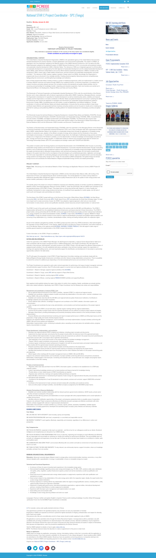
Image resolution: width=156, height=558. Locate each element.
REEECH (75, 226)
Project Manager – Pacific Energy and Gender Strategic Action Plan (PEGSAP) (117, 91)
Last (108, 150)
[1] (82, 214)
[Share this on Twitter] (35, 548)
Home (31, 1)
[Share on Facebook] (29, 548)
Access (45, 555)
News (107, 44)
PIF (68, 199)
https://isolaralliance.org (47, 236)
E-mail (108, 165)
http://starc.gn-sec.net (33, 236)
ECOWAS (86, 197)
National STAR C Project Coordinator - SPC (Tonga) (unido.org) (52, 541)
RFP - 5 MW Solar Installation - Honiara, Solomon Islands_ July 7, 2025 (117, 71)
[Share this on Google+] (47, 548)
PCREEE (31, 215)
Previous (114, 144)
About (88, 8)
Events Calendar (110, 48)
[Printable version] (53, 548)
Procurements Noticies (112, 55)
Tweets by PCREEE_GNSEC (114, 103)
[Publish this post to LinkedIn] (41, 548)
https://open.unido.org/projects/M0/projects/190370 (70, 236)
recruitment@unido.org (78, 539)
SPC (52, 199)
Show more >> (110, 154)
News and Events (104, 8)
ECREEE (63, 214)
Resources (113, 8)
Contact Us (37, 1)
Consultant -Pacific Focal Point (114, 85)
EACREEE (78, 214)
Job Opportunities (110, 51)
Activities (95, 8)
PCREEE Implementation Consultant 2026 (117, 64)
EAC (35, 199)
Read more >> (125, 67)
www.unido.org (60, 527)
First (108, 144)
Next (125, 147)
